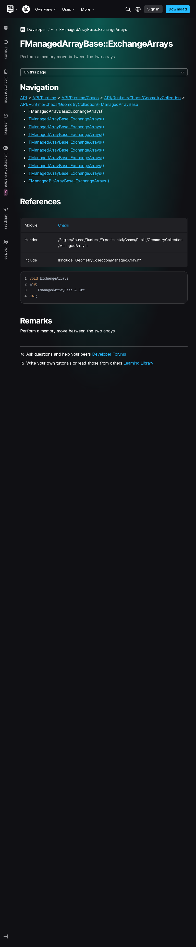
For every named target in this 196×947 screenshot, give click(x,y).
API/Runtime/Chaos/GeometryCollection (142, 97)
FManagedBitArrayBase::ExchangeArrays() (68, 180)
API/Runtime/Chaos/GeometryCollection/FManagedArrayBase (79, 104)
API (23, 97)
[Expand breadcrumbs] (53, 29)
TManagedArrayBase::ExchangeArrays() (66, 118)
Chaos (63, 225)
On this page (35, 72)
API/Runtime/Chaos (80, 97)
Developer (36, 29)
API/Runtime (44, 97)
